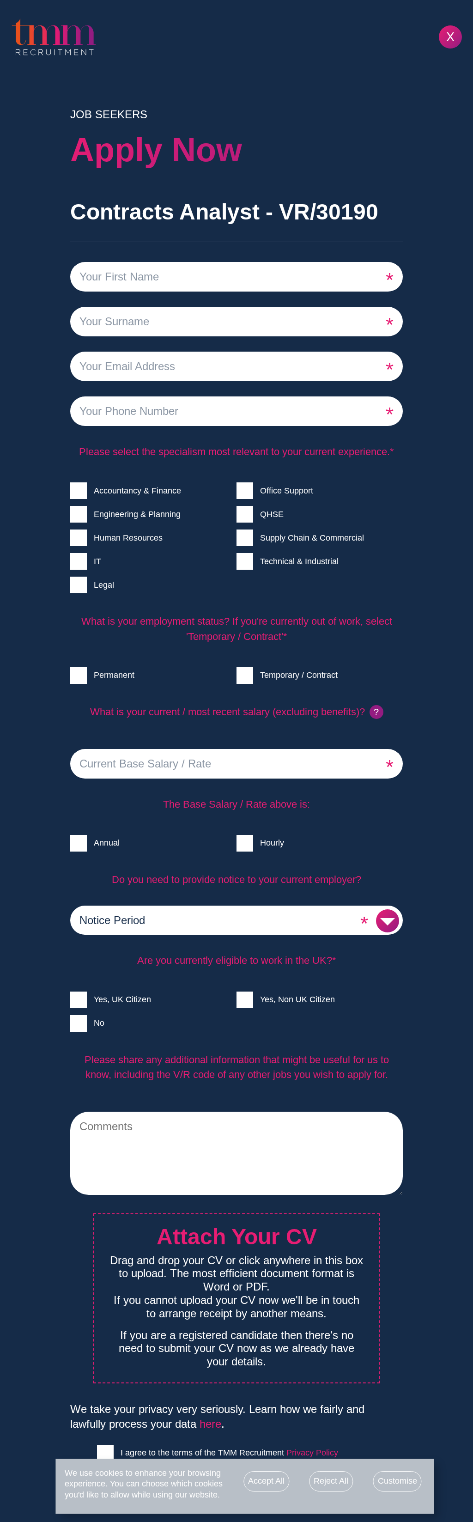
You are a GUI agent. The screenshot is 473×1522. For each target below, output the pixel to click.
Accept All (266, 1480)
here (210, 1424)
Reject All (331, 1480)
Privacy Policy (312, 1452)
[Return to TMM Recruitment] (236, 37)
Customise (397, 1480)
